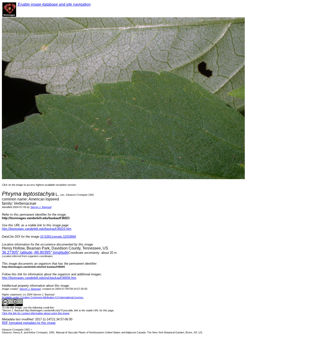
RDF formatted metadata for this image (29, 323)
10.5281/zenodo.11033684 (58, 236)
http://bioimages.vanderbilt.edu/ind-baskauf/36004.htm (39, 278)
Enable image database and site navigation (54, 4)
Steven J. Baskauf (40, 207)
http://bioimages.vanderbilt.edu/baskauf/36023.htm (36, 229)
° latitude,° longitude (35, 252)
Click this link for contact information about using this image (35, 313)
